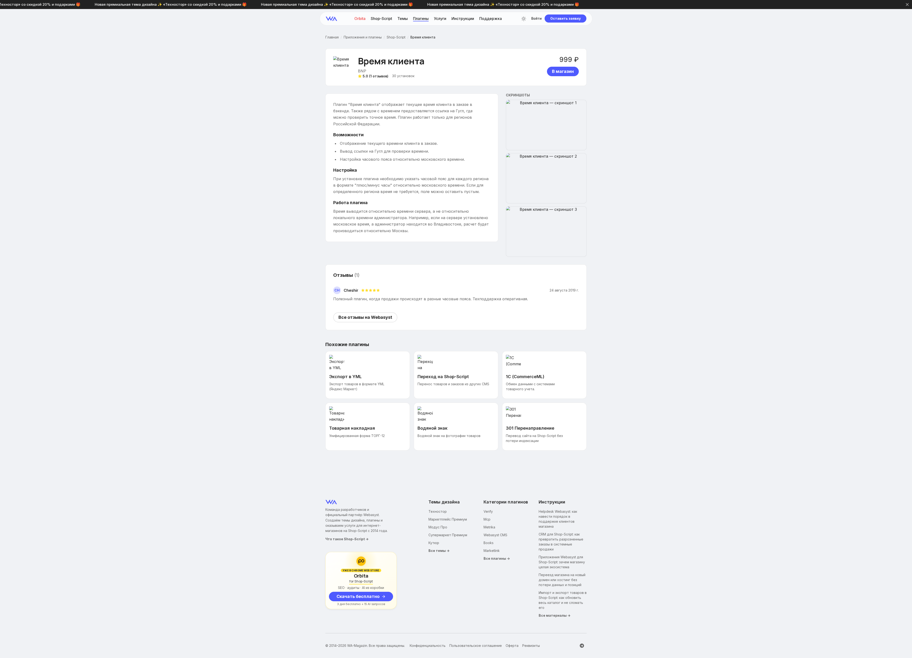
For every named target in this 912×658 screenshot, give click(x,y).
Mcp (487, 519)
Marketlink (492, 551)
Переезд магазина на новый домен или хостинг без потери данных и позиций (562, 580)
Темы (402, 19)
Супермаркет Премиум (447, 535)
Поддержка (490, 19)
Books (489, 543)
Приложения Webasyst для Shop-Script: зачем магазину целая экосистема (562, 562)
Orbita (360, 19)
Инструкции (462, 19)
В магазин (563, 71)
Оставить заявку (565, 19)
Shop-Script (381, 19)
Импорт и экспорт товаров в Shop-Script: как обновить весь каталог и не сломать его (563, 600)
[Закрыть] (907, 4)
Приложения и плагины (363, 37)
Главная (332, 37)
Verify (488, 511)
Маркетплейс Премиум (447, 519)
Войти (536, 18)
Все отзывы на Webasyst (365, 317)
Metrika (489, 527)
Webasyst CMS (495, 535)
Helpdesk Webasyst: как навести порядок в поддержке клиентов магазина (558, 518)
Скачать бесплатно (358, 596)
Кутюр (433, 543)
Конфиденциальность (428, 646)
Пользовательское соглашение (475, 646)
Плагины (421, 19)
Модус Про (437, 527)
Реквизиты (531, 646)
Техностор (437, 511)
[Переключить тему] (523, 19)
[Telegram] (582, 645)
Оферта (512, 646)
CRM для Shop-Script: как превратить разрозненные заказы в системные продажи (561, 541)
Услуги (440, 19)
